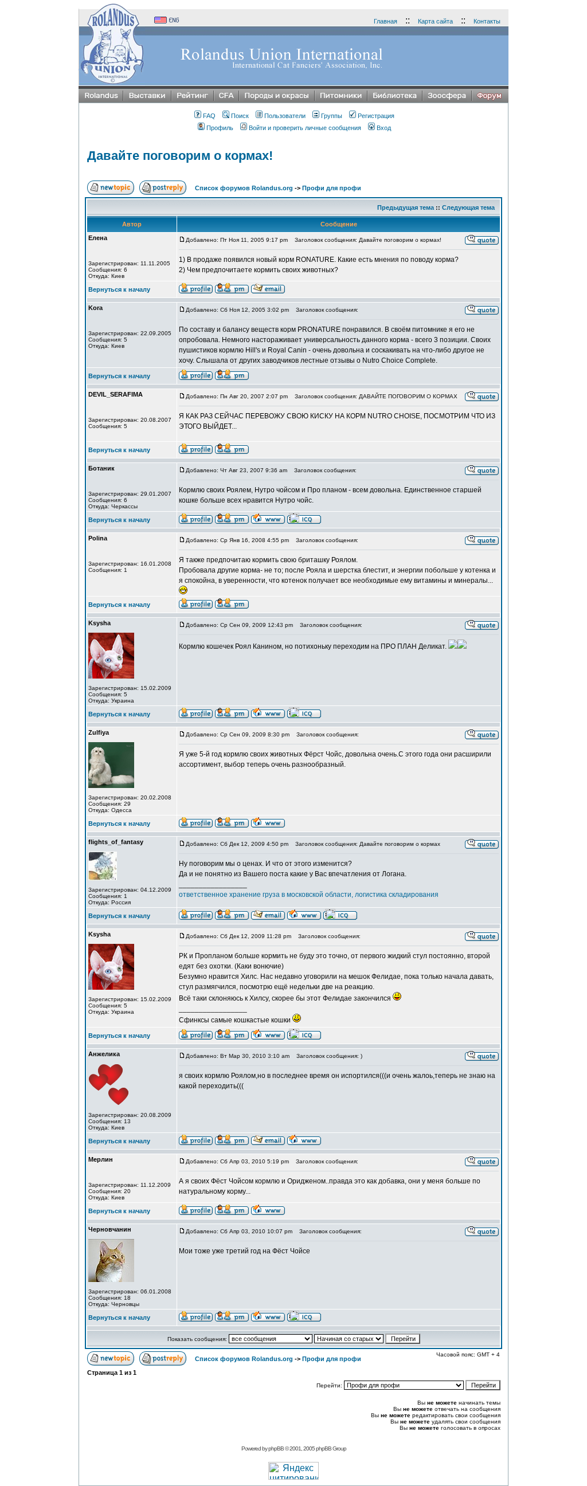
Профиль (219, 127)
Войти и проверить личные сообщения (305, 127)
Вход (384, 127)
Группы (331, 115)
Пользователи (285, 115)
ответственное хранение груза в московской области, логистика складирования (309, 895)
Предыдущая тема (405, 207)
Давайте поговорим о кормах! (180, 155)
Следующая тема (468, 207)
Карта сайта (435, 21)
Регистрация (376, 115)
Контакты (486, 21)
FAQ (209, 115)
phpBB (276, 1448)
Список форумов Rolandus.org (244, 188)
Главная (385, 21)
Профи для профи (331, 188)
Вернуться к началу (119, 289)
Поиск (240, 115)
